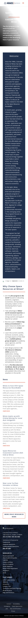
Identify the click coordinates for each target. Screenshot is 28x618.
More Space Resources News (14, 515)
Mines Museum (7, 590)
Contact (9, 604)
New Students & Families (10, 558)
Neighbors (6, 570)
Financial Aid (6, 542)
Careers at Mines (8, 562)
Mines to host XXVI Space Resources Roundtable (13, 387)
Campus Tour (7, 586)
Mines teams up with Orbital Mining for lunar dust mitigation (12, 418)
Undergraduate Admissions (11, 546)
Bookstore (6, 584)
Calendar (5, 560)
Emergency (7, 606)
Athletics (5, 582)
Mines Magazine (7, 566)
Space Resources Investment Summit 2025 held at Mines (13, 453)
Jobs (7, 608)
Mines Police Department (10, 568)
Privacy (13, 611)
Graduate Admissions (9, 544)
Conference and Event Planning (12, 588)
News (4, 573)
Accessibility (16, 604)
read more (6, 411)
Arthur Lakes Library (9, 580)
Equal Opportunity (17, 606)
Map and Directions (8, 592)
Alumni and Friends (8, 556)
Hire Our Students (8, 564)
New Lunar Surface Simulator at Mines (10, 484)
